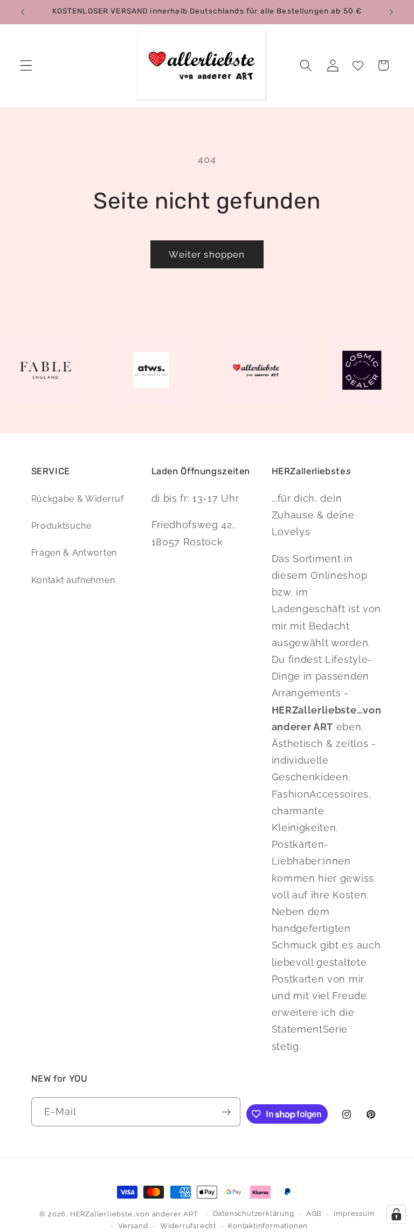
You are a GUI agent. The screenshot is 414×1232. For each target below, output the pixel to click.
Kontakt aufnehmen (73, 580)
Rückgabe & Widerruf (77, 499)
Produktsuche (61, 526)
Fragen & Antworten (74, 553)
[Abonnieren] (226, 1111)
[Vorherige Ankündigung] (22, 12)
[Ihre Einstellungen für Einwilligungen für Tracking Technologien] (396, 1214)
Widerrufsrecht (188, 1226)
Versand (133, 1226)
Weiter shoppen (207, 254)
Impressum (354, 1213)
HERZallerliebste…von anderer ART (134, 1214)
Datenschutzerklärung (253, 1213)
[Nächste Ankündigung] (391, 12)
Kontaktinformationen (268, 1226)
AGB (314, 1213)
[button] (26, 65)
